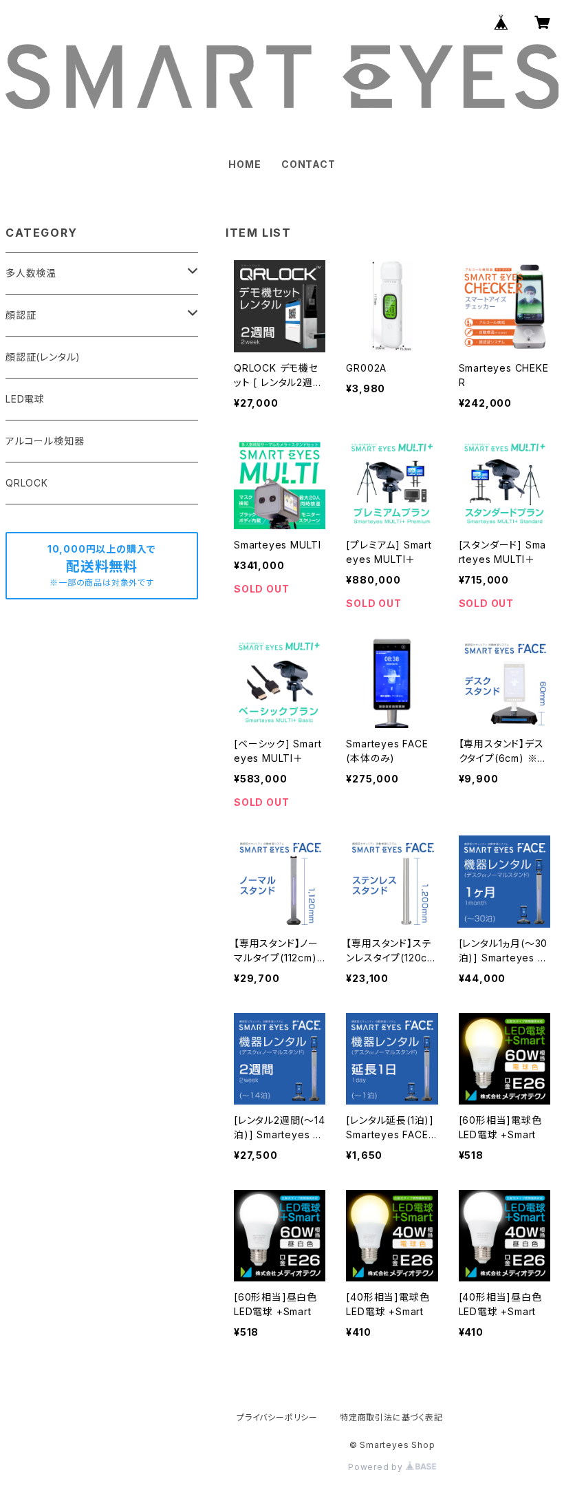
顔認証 (21, 315)
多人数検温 (31, 273)
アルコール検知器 (45, 441)
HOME (244, 164)
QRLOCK (27, 483)
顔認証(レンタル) (43, 357)
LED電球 (25, 399)
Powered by (377, 1467)
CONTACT (308, 164)
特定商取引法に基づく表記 (391, 1417)
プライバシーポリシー (277, 1417)
